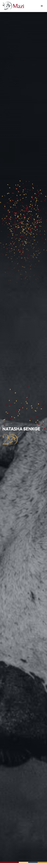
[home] (13, 6)
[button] (42, 6)
